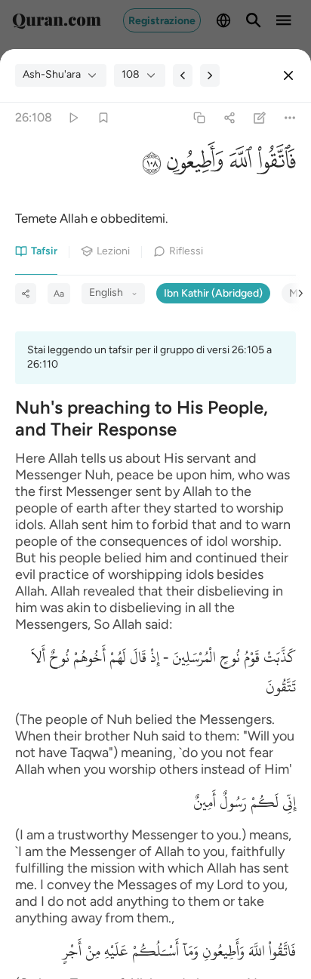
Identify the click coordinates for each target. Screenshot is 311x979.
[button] (274, 163)
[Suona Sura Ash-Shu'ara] (73, 117)
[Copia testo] (199, 117)
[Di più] (290, 117)
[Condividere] (229, 117)
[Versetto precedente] (182, 75)
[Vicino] (288, 75)
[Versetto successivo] (210, 75)
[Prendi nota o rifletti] (260, 117)
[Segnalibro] (103, 117)
